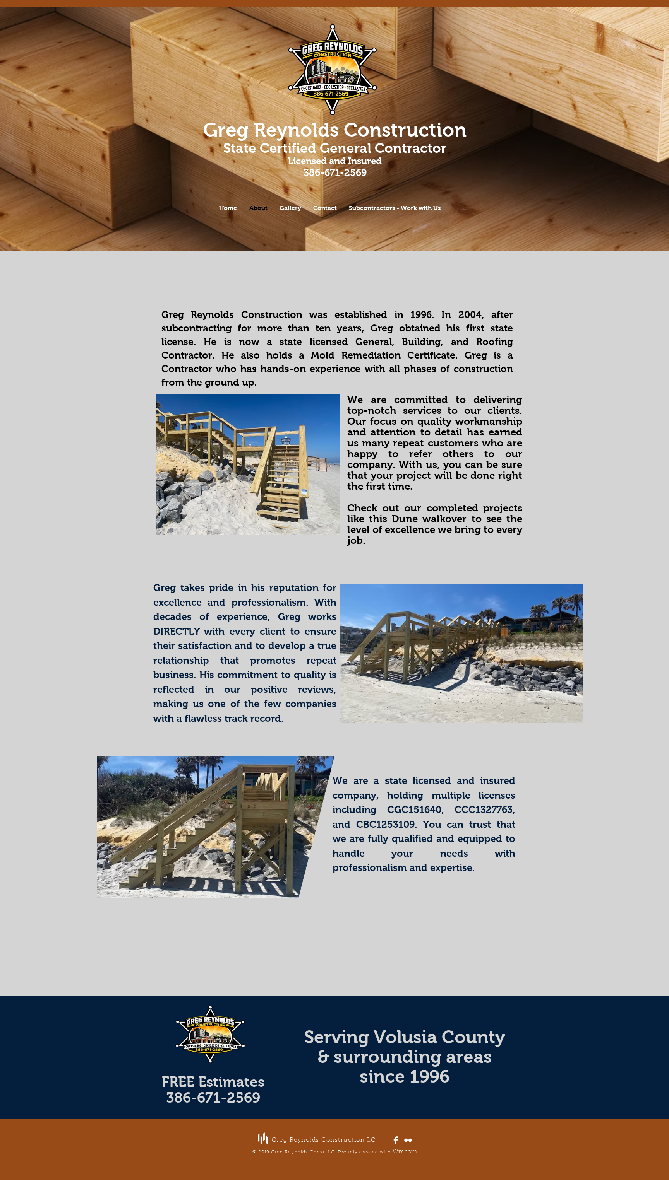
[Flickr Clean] (408, 1140)
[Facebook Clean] (396, 1140)
